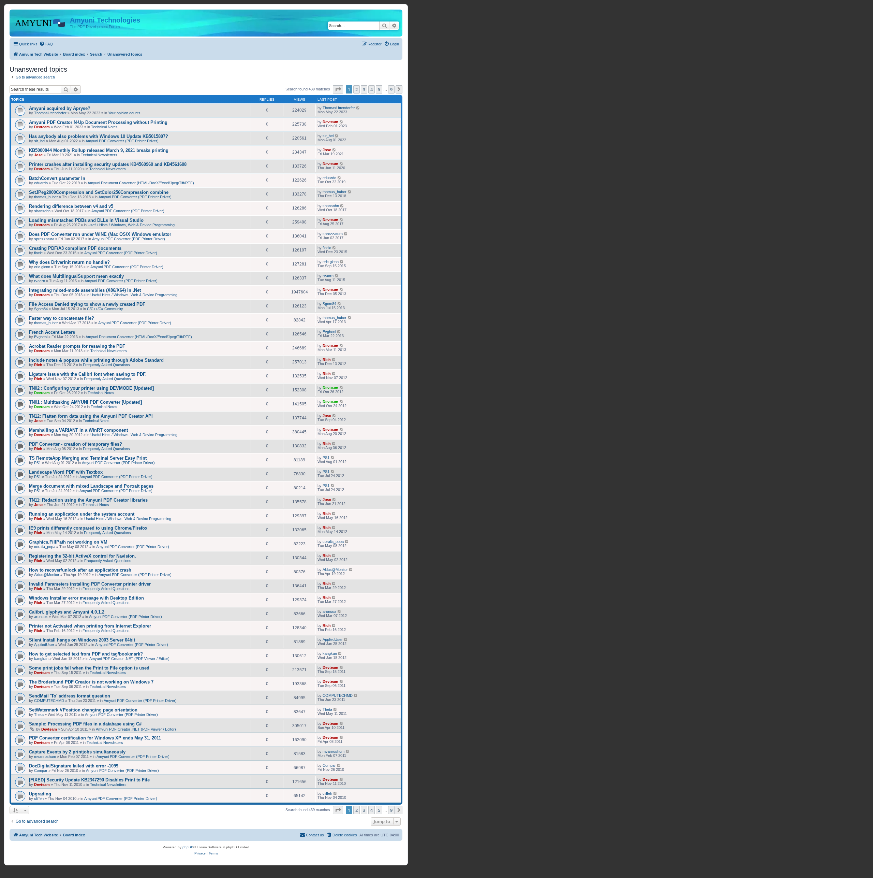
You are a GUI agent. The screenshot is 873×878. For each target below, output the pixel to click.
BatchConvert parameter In (57, 178)
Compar (40, 770)
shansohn (42, 211)
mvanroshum (45, 756)
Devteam (42, 127)
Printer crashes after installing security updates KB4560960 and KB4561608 (108, 164)
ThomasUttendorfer (50, 113)
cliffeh (39, 798)
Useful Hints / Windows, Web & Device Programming (131, 225)
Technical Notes (104, 127)
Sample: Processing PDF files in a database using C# (85, 723)
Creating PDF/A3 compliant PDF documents (75, 248)
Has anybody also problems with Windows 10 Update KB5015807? (98, 136)
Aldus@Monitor (46, 575)
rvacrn (39, 281)
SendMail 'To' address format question (69, 696)
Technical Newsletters (99, 155)
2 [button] (356, 89)
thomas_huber (46, 197)
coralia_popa (44, 547)
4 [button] (371, 89)
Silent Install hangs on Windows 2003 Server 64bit (82, 640)
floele (38, 253)
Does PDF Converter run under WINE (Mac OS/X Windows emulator (100, 234)
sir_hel (39, 141)
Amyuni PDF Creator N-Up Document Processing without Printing (98, 122)
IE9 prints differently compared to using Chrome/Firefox (88, 528)
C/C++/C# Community (105, 309)
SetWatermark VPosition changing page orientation (83, 710)
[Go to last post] (358, 108)
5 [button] (379, 89)
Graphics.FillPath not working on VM (68, 542)
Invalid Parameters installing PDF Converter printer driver (90, 584)
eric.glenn (42, 267)
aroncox (41, 617)
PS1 (37, 463)
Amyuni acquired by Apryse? (59, 108)
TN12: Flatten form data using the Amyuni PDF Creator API (91, 416)
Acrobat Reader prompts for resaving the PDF (77, 346)
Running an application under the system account (81, 514)
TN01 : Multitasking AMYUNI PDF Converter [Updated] (85, 402)
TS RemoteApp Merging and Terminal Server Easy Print (88, 458)
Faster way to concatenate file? (61, 318)
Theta (39, 715)
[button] (338, 89)
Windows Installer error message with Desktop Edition (86, 598)
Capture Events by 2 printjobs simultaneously (77, 751)
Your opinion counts (124, 113)
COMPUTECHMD (49, 701)
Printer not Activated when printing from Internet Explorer (90, 626)
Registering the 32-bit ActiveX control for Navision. (82, 556)
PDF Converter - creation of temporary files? (75, 444)
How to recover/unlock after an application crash (80, 570)
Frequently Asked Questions (106, 365)
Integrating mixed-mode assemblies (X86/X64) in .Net (85, 290)
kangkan (41, 659)
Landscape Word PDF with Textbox (66, 472)
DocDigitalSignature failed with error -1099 (73, 765)
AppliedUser (44, 645)
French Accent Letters (52, 332)
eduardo (41, 183)
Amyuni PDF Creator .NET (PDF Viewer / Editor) (129, 659)
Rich (38, 365)
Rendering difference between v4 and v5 (71, 206)
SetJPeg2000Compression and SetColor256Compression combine (98, 192)
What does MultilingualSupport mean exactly (76, 276)
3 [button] (364, 89)
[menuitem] (46, 44)
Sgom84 (41, 309)
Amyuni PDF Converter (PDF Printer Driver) (122, 141)
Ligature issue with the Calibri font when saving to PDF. (88, 374)
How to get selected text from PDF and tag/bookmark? (86, 654)
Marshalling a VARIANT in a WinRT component (78, 430)
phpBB (187, 847)
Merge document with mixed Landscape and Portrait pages (91, 486)
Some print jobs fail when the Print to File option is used (89, 668)
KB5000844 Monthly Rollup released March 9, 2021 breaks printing (98, 150)
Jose (38, 155)
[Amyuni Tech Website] (40, 22)
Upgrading (40, 793)
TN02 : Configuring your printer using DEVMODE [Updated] (91, 388)
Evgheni (40, 337)
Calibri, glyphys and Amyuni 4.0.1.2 (66, 612)
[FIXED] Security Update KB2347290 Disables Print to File (89, 779)
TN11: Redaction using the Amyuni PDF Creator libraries (88, 500)
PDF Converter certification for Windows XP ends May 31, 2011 (95, 737)
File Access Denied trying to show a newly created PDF (87, 304)
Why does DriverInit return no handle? (69, 262)
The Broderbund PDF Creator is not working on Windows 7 (91, 682)
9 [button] (391, 89)
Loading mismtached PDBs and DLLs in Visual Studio (86, 220)
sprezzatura (44, 239)
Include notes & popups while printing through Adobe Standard (96, 360)
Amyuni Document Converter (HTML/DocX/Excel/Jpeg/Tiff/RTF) (141, 183)
